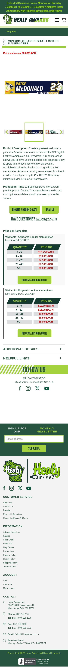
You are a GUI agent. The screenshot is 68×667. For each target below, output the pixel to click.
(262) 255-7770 (49, 219)
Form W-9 (7, 543)
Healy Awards (28, 19)
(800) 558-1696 (24, 618)
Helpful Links (16, 358)
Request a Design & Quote (24, 210)
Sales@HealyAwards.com (27, 634)
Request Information (12, 514)
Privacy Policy (9, 555)
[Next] (61, 132)
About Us (7, 502)
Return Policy (9, 559)
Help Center (8, 547)
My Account (8, 588)
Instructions (8, 551)
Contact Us (8, 506)
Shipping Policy (10, 563)
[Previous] (7, 132)
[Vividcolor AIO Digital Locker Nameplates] (34, 88)
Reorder (6, 510)
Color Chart (8, 540)
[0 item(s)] (64, 20)
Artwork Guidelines (11, 532)
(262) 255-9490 (19, 624)
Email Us (50, 210)
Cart (5, 580)
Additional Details (20, 349)
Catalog (6, 536)
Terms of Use (9, 566)
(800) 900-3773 (24, 628)
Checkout (7, 584)
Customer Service (40, 190)
